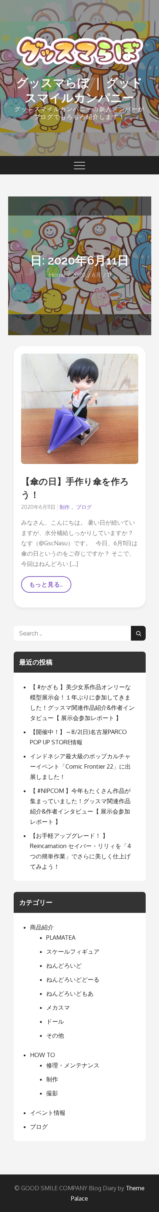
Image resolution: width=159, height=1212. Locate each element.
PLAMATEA (60, 937)
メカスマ (58, 1007)
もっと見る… (46, 587)
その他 (55, 1035)
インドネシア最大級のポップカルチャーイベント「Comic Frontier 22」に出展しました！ (80, 766)
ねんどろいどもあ (70, 993)
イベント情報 (47, 1112)
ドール (55, 1021)
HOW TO (42, 1055)
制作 (65, 507)
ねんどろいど (64, 965)
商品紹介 (42, 927)
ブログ (84, 507)
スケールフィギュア (72, 951)
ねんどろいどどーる (72, 979)
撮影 (52, 1093)
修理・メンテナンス (72, 1065)
